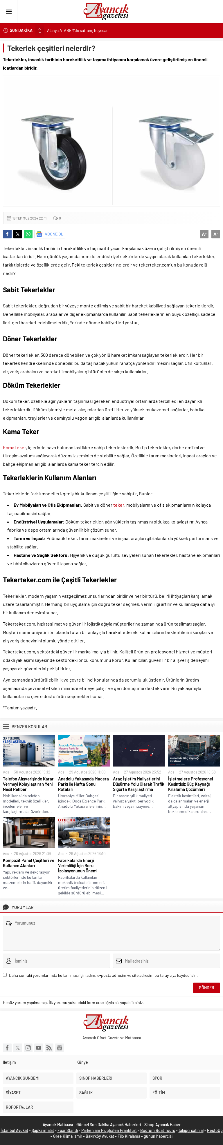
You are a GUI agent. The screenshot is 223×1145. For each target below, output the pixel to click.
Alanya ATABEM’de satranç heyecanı (78, 30)
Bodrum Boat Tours (157, 1130)
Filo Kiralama (129, 1136)
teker (118, 505)
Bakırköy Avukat (100, 1136)
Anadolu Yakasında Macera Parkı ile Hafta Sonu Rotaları (83, 784)
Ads (6, 772)
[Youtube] (38, 1047)
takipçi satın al (191, 1130)
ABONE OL (54, 233)
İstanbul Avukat (14, 1130)
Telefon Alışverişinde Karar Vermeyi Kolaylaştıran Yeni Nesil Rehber (28, 784)
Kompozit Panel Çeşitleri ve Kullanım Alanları (28, 863)
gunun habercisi (158, 1136)
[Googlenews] (59, 1047)
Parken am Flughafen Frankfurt (109, 1130)
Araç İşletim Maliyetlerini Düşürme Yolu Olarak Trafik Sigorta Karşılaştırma (138, 784)
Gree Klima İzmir (67, 1136)
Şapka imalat (43, 1130)
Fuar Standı (67, 1130)
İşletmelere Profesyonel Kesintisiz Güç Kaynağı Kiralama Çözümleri (190, 784)
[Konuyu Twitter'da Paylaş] (17, 234)
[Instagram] (28, 1047)
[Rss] (49, 1047)
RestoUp (215, 1130)
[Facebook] (7, 1047)
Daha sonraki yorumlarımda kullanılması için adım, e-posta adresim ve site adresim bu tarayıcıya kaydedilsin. (103, 975)
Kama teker (14, 447)
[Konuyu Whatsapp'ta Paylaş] (28, 234)
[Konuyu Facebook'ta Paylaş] (7, 234)
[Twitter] (17, 1047)
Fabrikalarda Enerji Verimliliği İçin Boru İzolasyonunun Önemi (77, 865)
